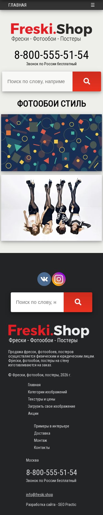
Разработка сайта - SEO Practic (51, 504)
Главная (17, 5)
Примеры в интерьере (51, 426)
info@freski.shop (39, 494)
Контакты (42, 447)
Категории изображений (47, 392)
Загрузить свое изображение (51, 406)
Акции (33, 413)
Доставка (42, 433)
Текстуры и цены (41, 399)
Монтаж (40, 440)
